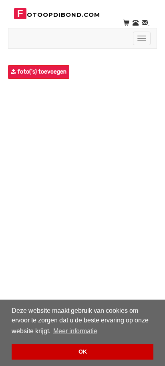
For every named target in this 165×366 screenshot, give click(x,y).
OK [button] (82, 351)
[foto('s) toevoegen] (9, 72)
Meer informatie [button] (75, 331)
